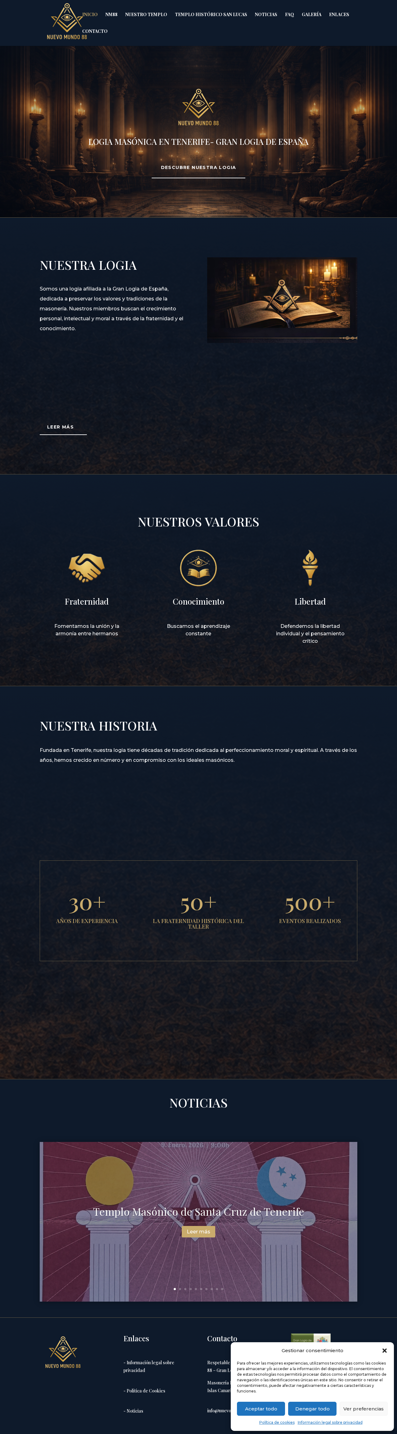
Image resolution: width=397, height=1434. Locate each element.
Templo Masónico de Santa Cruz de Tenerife (198, 1211)
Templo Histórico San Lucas (211, 14)
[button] (384, 1350)
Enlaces (339, 14)
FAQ (289, 14)
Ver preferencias (363, 1409)
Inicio (90, 14)
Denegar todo (312, 1409)
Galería (311, 14)
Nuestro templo (146, 14)
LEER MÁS (60, 427)
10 (222, 1289)
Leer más (198, 1232)
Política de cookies (277, 1422)
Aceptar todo (261, 1409)
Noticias (266, 14)
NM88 (111, 14)
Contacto (95, 31)
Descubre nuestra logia (198, 167)
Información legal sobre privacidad (330, 1422)
